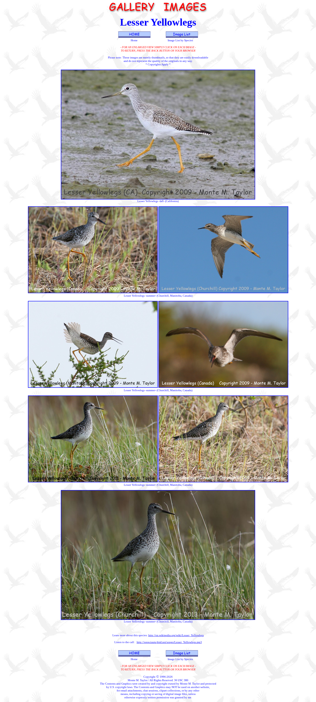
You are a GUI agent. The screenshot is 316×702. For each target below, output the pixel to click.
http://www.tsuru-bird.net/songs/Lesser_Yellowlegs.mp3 (169, 642)
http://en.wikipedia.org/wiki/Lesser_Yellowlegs (176, 635)
